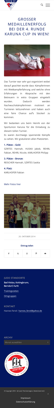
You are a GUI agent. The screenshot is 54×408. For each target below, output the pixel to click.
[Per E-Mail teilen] (45, 253)
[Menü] (46, 5)
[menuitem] (40, 5)
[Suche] (40, 5)
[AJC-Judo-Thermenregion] (22, 5)
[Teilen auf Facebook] (8, 253)
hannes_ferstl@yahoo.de (30, 310)
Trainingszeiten (11, 291)
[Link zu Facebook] (48, 394)
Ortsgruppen (10, 296)
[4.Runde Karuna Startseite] (27, 60)
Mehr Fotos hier (12, 184)
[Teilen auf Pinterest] (36, 253)
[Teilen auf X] (17, 253)
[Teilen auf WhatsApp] (27, 253)
